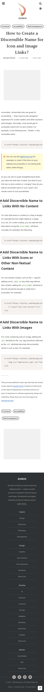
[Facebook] (14, 677)
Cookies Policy (19, 687)
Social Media (22, 656)
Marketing (22, 530)
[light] (40, 9)
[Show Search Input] (40, 3)
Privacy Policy (31, 687)
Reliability (22, 616)
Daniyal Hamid (9, 58)
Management (22, 537)
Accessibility (18, 26)
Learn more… (22, 504)
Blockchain (22, 524)
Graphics (22, 552)
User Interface (22, 558)
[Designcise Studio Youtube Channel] (30, 677)
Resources (22, 576)
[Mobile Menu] (3, 3)
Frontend (5, 26)
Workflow (22, 570)
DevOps (22, 610)
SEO (22, 662)
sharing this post (7, 400)
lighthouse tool (26, 156)
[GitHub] (25, 677)
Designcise (19, 682)
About (10, 687)
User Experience (22, 564)
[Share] (40, 688)
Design (22, 518)
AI (22, 591)
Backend (22, 598)
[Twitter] (19, 677)
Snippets (22, 635)
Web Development (35, 26)
